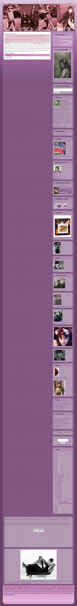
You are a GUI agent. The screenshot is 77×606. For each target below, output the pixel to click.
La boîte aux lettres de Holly (60, 378)
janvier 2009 (60, 494)
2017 (56, 458)
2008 (56, 506)
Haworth (55, 404)
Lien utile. (6, 53)
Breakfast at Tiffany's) (26, 583)
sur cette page (63, 134)
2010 (56, 471)
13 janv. (60, 498)
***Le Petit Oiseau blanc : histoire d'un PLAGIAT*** (62, 39)
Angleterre (64, 403)
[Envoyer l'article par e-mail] (11, 41)
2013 (56, 466)
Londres (69, 403)
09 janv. (60, 500)
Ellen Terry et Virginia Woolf (60, 42)
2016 (56, 460)
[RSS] (4, 603)
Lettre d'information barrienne (63, 444)
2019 (56, 454)
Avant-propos (56, 37)
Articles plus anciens (45, 61)
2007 (56, 508)
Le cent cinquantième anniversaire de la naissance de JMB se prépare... (24, 37)
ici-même (65, 81)
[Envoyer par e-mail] (5, 57)
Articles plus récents (8, 61)
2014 (56, 464)
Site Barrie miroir (57, 425)
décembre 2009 (60, 475)
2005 (56, 512)
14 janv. (60, 496)
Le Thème (53, 593)
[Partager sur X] (8, 57)
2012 (56, 468)
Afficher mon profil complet (60, 126)
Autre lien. (12, 53)
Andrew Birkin (33, 590)
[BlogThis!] (7, 57)
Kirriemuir (6, 47)
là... (63, 409)
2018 (56, 456)
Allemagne (60, 404)
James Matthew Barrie (18, 55)
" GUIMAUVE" (59, 593)
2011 (56, 469)
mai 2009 (59, 486)
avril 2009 (59, 488)
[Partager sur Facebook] (10, 57)
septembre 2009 (60, 481)
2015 (56, 462)
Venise (64, 404)
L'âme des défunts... (58, 43)
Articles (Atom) (14, 64)
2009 (56, 473)
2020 (56, 452)
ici (60, 409)
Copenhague (56, 406)
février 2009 (59, 492)
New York (69, 404)
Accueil (27, 61)
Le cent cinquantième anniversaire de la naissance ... (65, 503)
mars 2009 (59, 490)
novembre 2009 (60, 477)
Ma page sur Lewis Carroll (59, 428)
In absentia (55, 45)
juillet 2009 (59, 483)
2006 (56, 510)
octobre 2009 (60, 479)
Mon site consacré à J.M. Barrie (60, 422)
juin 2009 (59, 484)
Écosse (55, 403)
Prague (61, 406)
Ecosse (12, 55)
